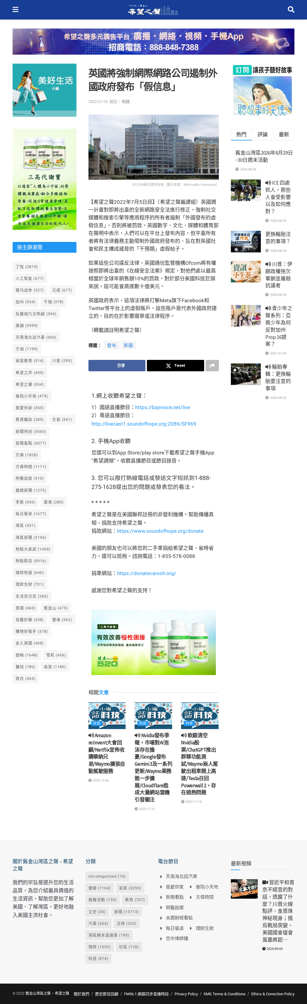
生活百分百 (32, 596)
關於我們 (81, 994)
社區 (129, 947)
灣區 (26, 525)
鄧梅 (27, 655)
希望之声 (30, 372)
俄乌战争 (30, 290)
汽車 (98, 923)
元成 (62, 290)
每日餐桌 (31, 513)
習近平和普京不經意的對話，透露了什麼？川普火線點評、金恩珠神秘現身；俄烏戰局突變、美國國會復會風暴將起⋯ (278, 911)
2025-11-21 (146, 809)
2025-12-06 (100, 780)
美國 (26, 608)
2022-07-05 (98, 101)
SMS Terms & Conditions (225, 994)
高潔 (55, 667)
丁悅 (27, 266)
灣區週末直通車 (109, 935)
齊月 (26, 678)
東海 (54, 502)
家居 (130, 888)
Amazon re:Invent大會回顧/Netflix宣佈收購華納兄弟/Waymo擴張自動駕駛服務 (106, 753)
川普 (62, 360)
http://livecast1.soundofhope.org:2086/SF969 (143, 424)
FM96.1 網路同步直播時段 (146, 994)
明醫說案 (30, 478)
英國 (128, 345)
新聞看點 (31, 443)
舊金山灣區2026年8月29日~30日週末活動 (264, 156)
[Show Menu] (15, 10)
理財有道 (30, 572)
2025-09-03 (274, 949)
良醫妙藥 (30, 619)
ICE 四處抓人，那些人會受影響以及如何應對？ (278, 197)
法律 (127, 923)
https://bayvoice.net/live (162, 407)
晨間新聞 (31, 490)
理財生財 (30, 584)
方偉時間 (31, 466)
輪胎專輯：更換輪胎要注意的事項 (278, 377)
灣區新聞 (31, 537)
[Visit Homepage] (153, 10)
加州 (26, 302)
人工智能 (30, 278)
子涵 (27, 349)
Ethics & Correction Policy (272, 994)
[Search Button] (291, 10)
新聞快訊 (31, 431)
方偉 (27, 455)
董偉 (62, 619)
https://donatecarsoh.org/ (146, 573)
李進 (26, 502)
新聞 (126, 911)
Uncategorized (107, 876)
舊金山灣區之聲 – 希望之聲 (47, 993)
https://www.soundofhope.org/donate (160, 531)
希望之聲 (30, 384)
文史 (97, 911)
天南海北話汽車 (36, 337)
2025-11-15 (192, 802)
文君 (62, 419)
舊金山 (56, 608)
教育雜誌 (30, 419)
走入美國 (30, 643)
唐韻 (27, 325)
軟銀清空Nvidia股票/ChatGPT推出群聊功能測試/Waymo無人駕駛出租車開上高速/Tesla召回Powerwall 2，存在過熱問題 (199, 764)
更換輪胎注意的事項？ (278, 238)
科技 (126, 101)
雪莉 (56, 655)
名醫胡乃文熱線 (36, 314)
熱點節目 (31, 561)
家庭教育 (30, 360)
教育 (135, 899)
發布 (112, 345)
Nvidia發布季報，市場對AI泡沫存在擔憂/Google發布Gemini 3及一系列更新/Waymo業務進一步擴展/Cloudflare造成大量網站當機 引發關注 (153, 767)
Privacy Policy (186, 994)
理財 (99, 947)
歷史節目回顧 (106, 994)
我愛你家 (30, 408)
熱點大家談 (33, 549)
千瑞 (54, 302)
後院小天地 (32, 396)
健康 (99, 888)
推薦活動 (102, 899)
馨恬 (26, 667)
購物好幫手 (32, 631)
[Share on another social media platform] (212, 365)
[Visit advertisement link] (153, 46)
